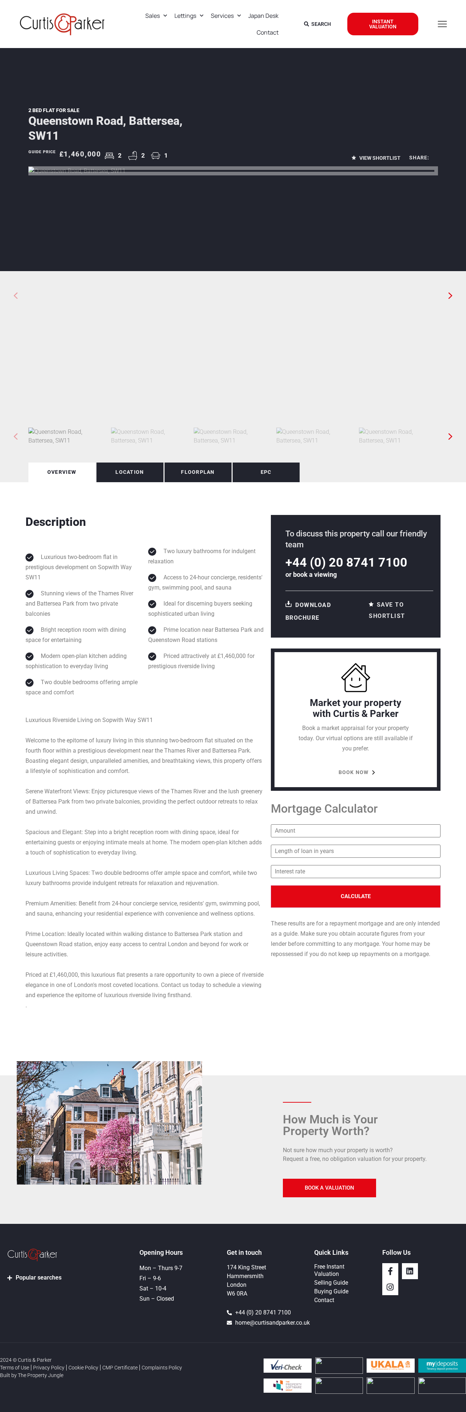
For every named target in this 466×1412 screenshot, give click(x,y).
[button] (450, 295)
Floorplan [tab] (197, 472)
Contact (268, 32)
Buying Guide (331, 1291)
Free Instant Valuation (329, 1270)
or (311, 574)
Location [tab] (129, 472)
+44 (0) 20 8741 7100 (346, 562)
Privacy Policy (48, 1368)
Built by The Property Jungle (31, 1375)
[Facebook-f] (390, 1271)
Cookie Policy (83, 1368)
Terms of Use (14, 1368)
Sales (152, 16)
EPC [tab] (266, 472)
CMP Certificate (120, 1368)
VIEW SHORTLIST (379, 158)
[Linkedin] (410, 1271)
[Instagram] (390, 1287)
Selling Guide (331, 1282)
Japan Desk (263, 16)
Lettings (185, 16)
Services (222, 16)
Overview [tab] (61, 472)
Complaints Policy (162, 1368)
